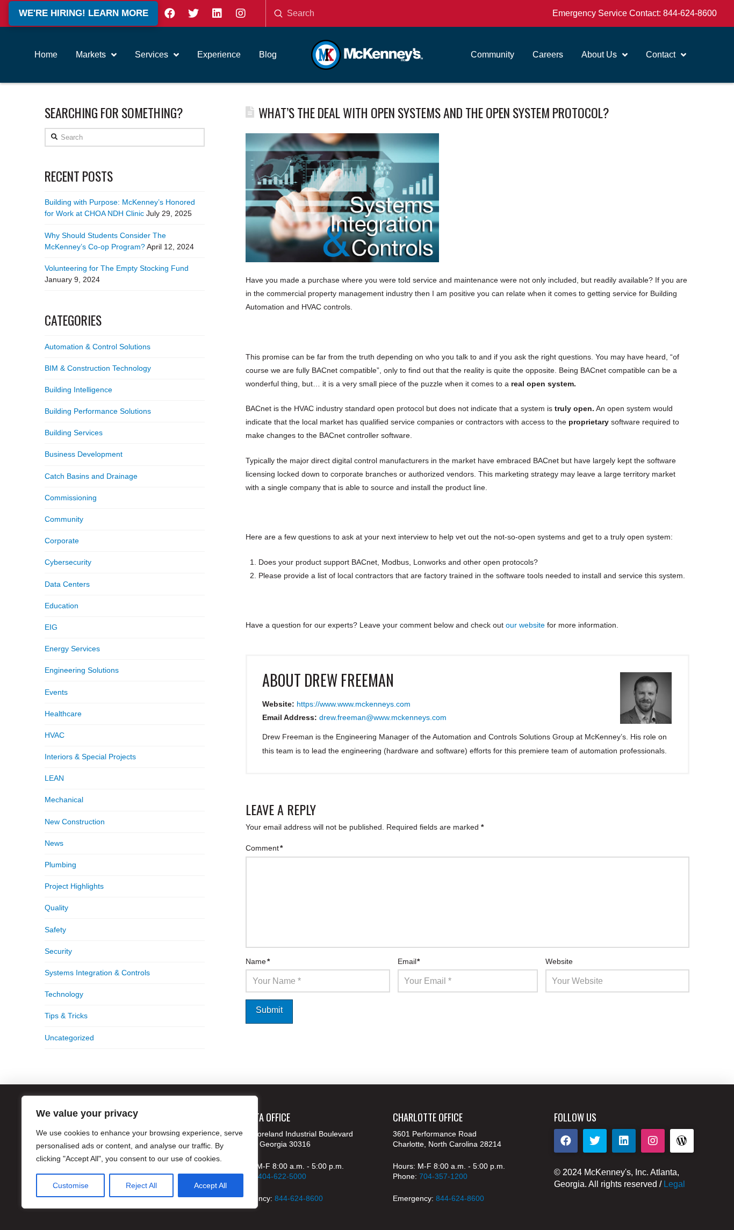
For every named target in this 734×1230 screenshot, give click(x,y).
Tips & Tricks (66, 1015)
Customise (71, 1185)
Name (258, 961)
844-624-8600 (690, 13)
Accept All (210, 1185)
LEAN (54, 778)
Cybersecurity (68, 562)
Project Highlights (74, 886)
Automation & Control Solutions (97, 346)
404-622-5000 (282, 1176)
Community (64, 519)
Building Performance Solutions (98, 411)
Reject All (141, 1185)
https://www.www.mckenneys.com (354, 704)
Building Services (74, 432)
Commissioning (71, 497)
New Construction (75, 821)
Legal (674, 1184)
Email (409, 961)
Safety (55, 929)
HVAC (54, 735)
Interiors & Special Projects (90, 756)
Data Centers (67, 584)
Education (61, 605)
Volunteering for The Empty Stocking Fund (117, 268)
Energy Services (72, 648)
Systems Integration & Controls (97, 972)
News (54, 843)
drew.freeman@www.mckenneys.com (383, 717)
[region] (139, 1152)
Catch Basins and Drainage (91, 476)
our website (525, 625)
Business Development (84, 454)
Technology (64, 994)
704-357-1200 (443, 1176)
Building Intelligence (78, 389)
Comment (264, 848)
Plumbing (60, 864)
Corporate (62, 540)
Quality (56, 907)
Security (58, 951)
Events (56, 692)
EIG (51, 627)
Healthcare (63, 713)
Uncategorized (69, 1037)
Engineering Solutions (82, 670)
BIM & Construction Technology (98, 368)
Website (559, 961)
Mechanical (64, 799)
